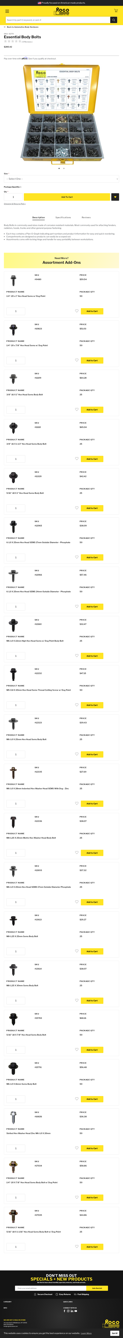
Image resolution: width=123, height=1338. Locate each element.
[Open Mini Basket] (115, 10)
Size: (6, 174)
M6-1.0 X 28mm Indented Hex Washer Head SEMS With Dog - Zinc (37, 788)
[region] (61, 233)
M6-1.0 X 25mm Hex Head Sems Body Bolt (26, 739)
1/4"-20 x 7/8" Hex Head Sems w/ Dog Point (27, 345)
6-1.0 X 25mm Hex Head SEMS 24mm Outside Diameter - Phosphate (38, 591)
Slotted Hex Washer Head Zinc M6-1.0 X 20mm (28, 1133)
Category (8, 1302)
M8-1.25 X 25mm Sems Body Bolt (22, 936)
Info (5, 1308)
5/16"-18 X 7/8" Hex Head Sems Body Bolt (26, 1035)
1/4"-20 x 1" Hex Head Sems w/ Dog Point (25, 296)
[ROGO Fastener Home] (111, 1323)
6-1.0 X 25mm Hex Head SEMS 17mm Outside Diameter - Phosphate (38, 542)
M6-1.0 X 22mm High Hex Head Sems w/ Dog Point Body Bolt (34, 641)
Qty (5, 192)
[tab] (59, 168)
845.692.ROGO (9, 1324)
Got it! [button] (114, 1333)
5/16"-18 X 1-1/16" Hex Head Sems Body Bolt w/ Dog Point (33, 1232)
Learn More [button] (86, 1333)
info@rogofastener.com (11, 1326)
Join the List (97, 1288)
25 (81, 394)
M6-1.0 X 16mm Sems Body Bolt (21, 1084)
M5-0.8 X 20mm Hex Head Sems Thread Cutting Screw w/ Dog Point (38, 690)
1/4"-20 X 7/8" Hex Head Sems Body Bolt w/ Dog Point (31, 1182)
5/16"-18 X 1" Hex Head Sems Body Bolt (25, 493)
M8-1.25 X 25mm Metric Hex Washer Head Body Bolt (31, 838)
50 (81, 296)
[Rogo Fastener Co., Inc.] (61, 11)
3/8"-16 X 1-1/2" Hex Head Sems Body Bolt (26, 444)
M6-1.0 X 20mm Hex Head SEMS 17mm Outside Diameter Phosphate (38, 887)
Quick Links (67, 1302)
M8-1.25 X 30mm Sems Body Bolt (22, 985)
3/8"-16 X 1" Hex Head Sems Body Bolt (24, 394)
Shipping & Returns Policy (15, 204)
